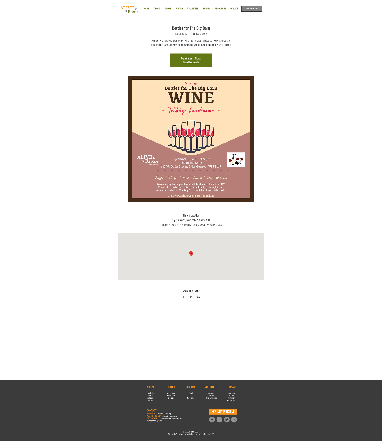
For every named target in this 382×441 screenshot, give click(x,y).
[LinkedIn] (234, 419)
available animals (150, 394)
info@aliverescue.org (163, 413)
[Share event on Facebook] (183, 297)
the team (190, 398)
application (150, 398)
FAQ (190, 395)
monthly (232, 395)
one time (231, 393)
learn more (171, 393)
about (191, 393)
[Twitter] (227, 419)
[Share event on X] (191, 297)
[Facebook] (212, 419)
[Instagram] (219, 419)
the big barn (231, 400)
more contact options (154, 421)
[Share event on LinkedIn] (198, 297)
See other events (191, 62)
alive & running (211, 398)
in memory (231, 398)
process (150, 400)
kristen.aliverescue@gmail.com (171, 418)
